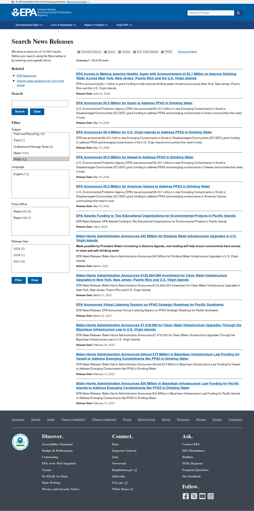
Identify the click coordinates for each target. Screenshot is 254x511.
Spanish (35, 419)
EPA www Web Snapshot (59, 463)
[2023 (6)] (41, 262)
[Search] (238, 13)
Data (115, 444)
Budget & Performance (57, 450)
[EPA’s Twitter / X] (194, 496)
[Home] (41, 12)
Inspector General (124, 450)
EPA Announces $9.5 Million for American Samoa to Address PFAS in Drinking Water (143, 186)
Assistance (18, 419)
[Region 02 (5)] (41, 211)
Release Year (20, 242)
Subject (16, 130)
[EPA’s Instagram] (210, 496)
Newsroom (119, 463)
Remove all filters (187, 52)
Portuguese (183, 419)
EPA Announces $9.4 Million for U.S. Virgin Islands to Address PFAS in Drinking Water (144, 132)
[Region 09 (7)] (41, 218)
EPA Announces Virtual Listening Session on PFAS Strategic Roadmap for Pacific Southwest (150, 304)
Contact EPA (191, 444)
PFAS (168, 52)
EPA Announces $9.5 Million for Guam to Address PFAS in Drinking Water (134, 103)
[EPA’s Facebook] (185, 496)
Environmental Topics (27, 25)
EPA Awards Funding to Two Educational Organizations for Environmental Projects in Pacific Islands (156, 215)
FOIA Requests (192, 463)
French (127, 419)
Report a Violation (94, 25)
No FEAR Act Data (55, 476)
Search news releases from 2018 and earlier (40, 83)
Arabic (51, 419)
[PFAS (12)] (41, 160)
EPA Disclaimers (193, 450)
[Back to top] (244, 501)
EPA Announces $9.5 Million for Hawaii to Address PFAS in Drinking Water (135, 157)
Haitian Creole (146, 419)
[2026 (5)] (41, 249)
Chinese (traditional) (104, 419)
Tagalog (217, 419)
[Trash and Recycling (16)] (41, 134)
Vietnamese (235, 419)
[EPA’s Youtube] (202, 496)
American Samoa (91, 52)
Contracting (50, 457)
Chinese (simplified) (74, 419)
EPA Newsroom (27, 76)
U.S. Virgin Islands (147, 52)
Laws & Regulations (62, 25)
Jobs (115, 457)
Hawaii (126, 52)
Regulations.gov (122, 470)
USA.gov (118, 483)
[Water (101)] (41, 153)
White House (120, 489)
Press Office (19, 204)
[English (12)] (41, 174)
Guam (111, 52)
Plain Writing (51, 483)
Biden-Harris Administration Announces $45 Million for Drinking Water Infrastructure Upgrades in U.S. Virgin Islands (156, 238)
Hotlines (187, 457)
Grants (46, 470)
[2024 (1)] (41, 255)
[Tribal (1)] (41, 140)
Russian (201, 419)
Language (18, 167)
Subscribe (118, 476)
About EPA (122, 25)
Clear (35, 280)
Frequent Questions (195, 470)
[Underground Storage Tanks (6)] (41, 147)
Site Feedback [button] (191, 476)
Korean (166, 419)
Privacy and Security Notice (60, 489)
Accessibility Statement (57, 444)
